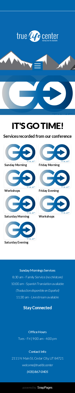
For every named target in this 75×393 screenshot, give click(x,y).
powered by (37, 387)
